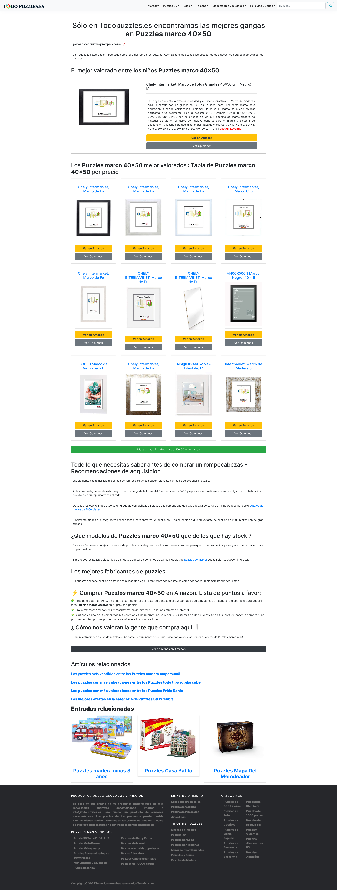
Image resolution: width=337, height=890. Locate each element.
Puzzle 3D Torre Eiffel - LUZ (91, 838)
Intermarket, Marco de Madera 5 (243, 366)
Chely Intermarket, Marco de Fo (93, 189)
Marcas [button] (152, 6)
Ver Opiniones (202, 146)
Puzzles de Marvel (133, 843)
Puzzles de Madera (183, 860)
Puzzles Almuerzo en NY (254, 843)
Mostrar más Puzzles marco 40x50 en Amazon (168, 449)
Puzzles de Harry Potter (136, 838)
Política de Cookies (183, 807)
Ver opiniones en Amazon (169, 649)
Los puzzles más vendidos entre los (125, 674)
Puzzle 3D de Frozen (87, 843)
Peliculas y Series (182, 855)
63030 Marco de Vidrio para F (94, 366)
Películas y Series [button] (261, 6)
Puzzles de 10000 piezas (137, 863)
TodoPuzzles (145, 883)
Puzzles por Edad (182, 839)
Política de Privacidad (185, 812)
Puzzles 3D (178, 834)
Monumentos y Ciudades (90, 862)
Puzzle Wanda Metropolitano (140, 848)
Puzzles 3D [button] (170, 6)
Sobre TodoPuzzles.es (186, 801)
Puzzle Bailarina (84, 867)
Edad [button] (187, 6)
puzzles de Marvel (196, 559)
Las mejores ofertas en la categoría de (122, 699)
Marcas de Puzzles (183, 829)
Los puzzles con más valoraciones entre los (136, 682)
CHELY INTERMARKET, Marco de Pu (143, 277)
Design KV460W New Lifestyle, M (194, 366)
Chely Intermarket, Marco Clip (243, 189)
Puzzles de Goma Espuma (231, 834)
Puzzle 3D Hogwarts (87, 848)
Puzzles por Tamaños (185, 845)
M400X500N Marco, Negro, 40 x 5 (244, 275)
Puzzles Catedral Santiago (138, 858)
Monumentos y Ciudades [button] (228, 6)
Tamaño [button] (201, 6)
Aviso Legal (178, 817)
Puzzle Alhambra (132, 853)
